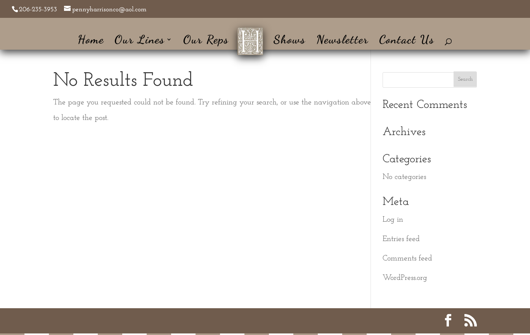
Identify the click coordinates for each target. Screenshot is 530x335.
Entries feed (401, 239)
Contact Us (407, 41)
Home (91, 41)
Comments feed (407, 258)
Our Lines (139, 41)
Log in (393, 220)
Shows (290, 41)
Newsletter (342, 41)
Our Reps (206, 41)
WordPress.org (405, 278)
